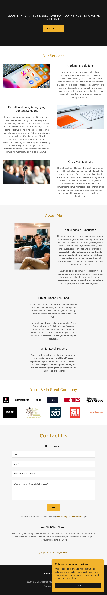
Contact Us (53, 28)
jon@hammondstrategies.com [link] (53, 552)
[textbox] (53, 454)
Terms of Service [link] (76, 517)
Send (53, 508)
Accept (78, 585)
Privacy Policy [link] (62, 517)
